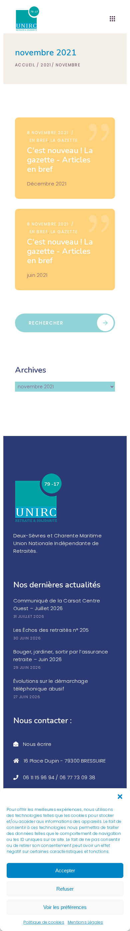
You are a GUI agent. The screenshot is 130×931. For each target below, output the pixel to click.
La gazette (64, 140)
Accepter (65, 870)
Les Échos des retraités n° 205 (51, 629)
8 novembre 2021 (48, 132)
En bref (39, 140)
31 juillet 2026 (28, 616)
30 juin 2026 (27, 638)
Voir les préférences (65, 907)
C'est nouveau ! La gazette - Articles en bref (60, 159)
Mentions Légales (85, 922)
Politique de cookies (43, 922)
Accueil (25, 65)
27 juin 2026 (26, 697)
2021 (46, 65)
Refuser (65, 889)
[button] (120, 796)
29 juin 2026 (27, 667)
